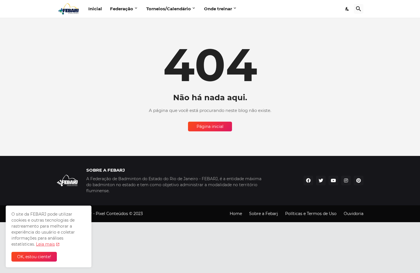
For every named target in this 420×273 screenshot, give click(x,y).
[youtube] (333, 180)
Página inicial (210, 126)
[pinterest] (358, 180)
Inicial (95, 8)
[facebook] (308, 180)
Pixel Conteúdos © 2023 (119, 213)
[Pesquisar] (358, 9)
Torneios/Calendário (168, 8)
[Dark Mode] (347, 9)
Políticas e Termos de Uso (311, 213)
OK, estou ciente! (34, 256)
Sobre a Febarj (263, 213)
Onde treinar (218, 8)
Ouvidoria (353, 213)
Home (236, 213)
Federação (121, 8)
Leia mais (45, 244)
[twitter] (321, 180)
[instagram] (346, 180)
